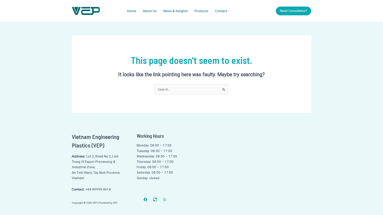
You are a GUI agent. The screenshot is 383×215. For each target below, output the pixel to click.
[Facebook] (145, 199)
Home (131, 11)
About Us (150, 11)
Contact (221, 11)
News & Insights (175, 11)
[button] (293, 11)
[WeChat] (155, 199)
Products (201, 11)
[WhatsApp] (164, 199)
